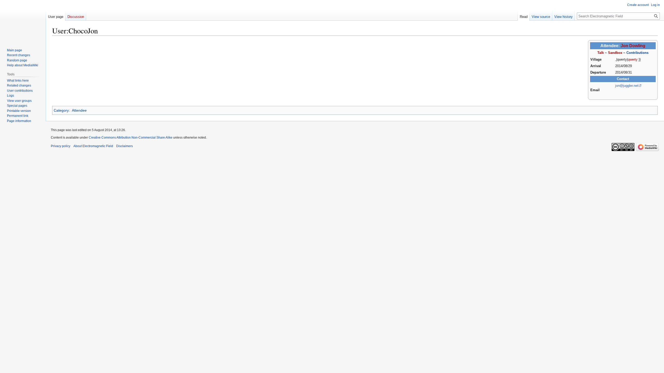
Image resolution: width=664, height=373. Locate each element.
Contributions (637, 53)
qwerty (633, 59)
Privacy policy (60, 146)
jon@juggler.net (626, 86)
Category (61, 110)
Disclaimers (124, 146)
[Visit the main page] (23, 20)
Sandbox (615, 53)
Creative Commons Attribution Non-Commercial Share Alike (130, 137)
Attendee (79, 110)
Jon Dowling (633, 46)
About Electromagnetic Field (93, 146)
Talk (600, 53)
